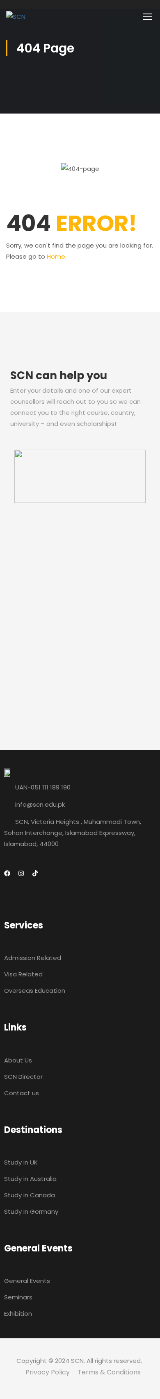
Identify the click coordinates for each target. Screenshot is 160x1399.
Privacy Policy (47, 1372)
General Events (27, 1280)
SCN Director (23, 1076)
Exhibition (18, 1313)
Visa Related (23, 974)
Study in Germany (31, 1211)
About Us (18, 1060)
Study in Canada (29, 1195)
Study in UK (21, 1162)
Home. (56, 256)
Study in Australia (30, 1178)
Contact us (21, 1093)
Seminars (18, 1297)
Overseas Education (34, 990)
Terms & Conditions (109, 1372)
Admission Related (32, 957)
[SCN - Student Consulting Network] (76, 16)
